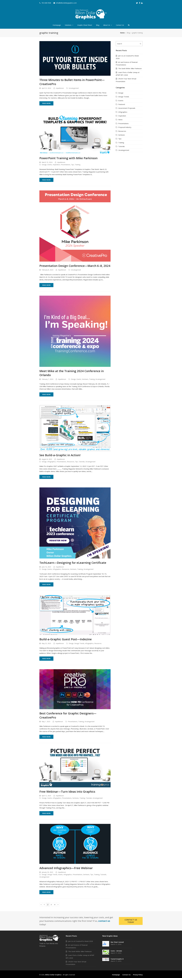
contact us (104, 920)
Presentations (65, 165)
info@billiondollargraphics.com (66, 3)
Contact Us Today (131, 920)
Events (49, 165)
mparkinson (60, 88)
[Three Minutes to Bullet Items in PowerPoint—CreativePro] (75, 58)
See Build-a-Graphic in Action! (59, 455)
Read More (46, 103)
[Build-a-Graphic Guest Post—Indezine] (75, 615)
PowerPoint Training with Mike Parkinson (68, 158)
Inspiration (56, 165)
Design (44, 165)
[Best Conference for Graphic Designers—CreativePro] (75, 689)
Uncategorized (74, 88)
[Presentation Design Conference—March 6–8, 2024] (75, 226)
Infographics (51, 462)
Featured (121, 104)
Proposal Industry (124, 127)
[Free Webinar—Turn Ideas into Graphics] (75, 767)
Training (77, 165)
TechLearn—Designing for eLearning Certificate (72, 563)
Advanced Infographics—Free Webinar (66, 868)
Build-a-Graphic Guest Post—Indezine (65, 639)
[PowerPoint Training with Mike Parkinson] (75, 134)
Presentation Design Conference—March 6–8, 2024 (74, 266)
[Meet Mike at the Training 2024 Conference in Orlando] (75, 331)
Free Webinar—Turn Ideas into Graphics (67, 791)
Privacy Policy (138, 975)
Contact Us (126, 975)
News (120, 119)
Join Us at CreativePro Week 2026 (80, 941)
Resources (70, 462)
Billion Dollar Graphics (53, 975)
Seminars (85, 379)
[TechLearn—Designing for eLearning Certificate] (75, 523)
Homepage (116, 975)
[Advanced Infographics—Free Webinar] (75, 844)
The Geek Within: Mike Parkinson (130, 68)
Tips (72, 165)
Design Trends (79, 643)
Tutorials (82, 462)
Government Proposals (126, 108)
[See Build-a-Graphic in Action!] (75, 428)
